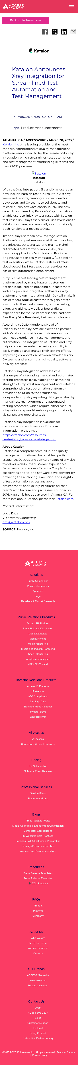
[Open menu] (71, 7)
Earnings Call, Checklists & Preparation (38, 840)
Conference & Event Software (38, 744)
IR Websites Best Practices (37, 835)
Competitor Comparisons (38, 830)
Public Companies (38, 580)
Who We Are (38, 937)
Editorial (38, 1028)
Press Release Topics (38, 820)
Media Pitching (38, 638)
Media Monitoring (38, 643)
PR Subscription (38, 766)
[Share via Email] (73, 32)
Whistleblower (38, 716)
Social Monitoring (38, 653)
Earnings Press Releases (38, 706)
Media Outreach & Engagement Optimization (38, 825)
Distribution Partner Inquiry (38, 1038)
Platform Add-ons (38, 798)
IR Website (38, 691)
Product (38, 905)
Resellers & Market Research (38, 601)
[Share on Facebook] (45, 32)
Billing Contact (38, 1033)
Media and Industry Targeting (38, 648)
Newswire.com (38, 980)
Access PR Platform (38, 623)
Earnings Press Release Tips (37, 846)
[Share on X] (55, 32)
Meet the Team (38, 943)
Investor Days (38, 711)
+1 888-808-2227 (38, 1012)
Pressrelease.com (38, 985)
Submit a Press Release (38, 771)
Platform (38, 910)
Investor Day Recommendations (38, 851)
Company (38, 915)
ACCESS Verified (38, 664)
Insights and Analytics (38, 659)
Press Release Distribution (38, 628)
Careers (38, 953)
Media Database (37, 633)
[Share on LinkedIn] (64, 32)
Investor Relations (38, 948)
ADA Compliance (38, 696)
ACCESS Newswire (38, 975)
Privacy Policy (39, 1055)
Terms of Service (66, 1052)
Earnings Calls (38, 701)
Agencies (38, 591)
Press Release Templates (38, 873)
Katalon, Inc (11, 144)
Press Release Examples (38, 878)
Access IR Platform (38, 686)
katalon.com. (65, 499)
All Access (38, 738)
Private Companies (38, 586)
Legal (38, 596)
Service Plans (38, 793)
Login (38, 1007)
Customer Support (37, 1022)
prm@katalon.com (16, 522)
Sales (38, 1017)
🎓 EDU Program (38, 883)
